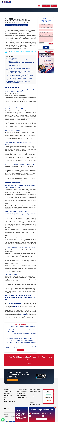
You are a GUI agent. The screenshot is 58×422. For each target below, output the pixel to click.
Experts (31, 5)
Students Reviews (7, 391)
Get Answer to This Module (11, 25)
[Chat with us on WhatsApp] (3, 420)
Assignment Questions (8, 395)
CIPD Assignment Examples (35, 389)
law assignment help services (15, 303)
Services (11, 5)
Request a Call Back (12, 380)
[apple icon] (39, 375)
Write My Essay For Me (21, 393)
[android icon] (39, 378)
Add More (50, 43)
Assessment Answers (8, 393)
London (6, 410)
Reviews (37, 5)
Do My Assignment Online (21, 395)
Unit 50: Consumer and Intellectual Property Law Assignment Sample (20, 340)
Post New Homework (23, 25)
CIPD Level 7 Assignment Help (35, 396)
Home (6, 5)
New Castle (14, 410)
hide (15, 56)
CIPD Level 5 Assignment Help (35, 394)
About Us (6, 399)
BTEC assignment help (24, 314)
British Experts (6, 389)
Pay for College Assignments (22, 389)
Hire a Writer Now (42, 419)
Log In (53, 5)
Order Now (46, 5)
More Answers (20, 350)
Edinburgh (10, 410)
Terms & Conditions (13, 416)
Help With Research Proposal (35, 404)
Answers (22, 5)
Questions (17, 5)
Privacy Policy (7, 416)
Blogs (27, 5)
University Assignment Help (22, 391)
